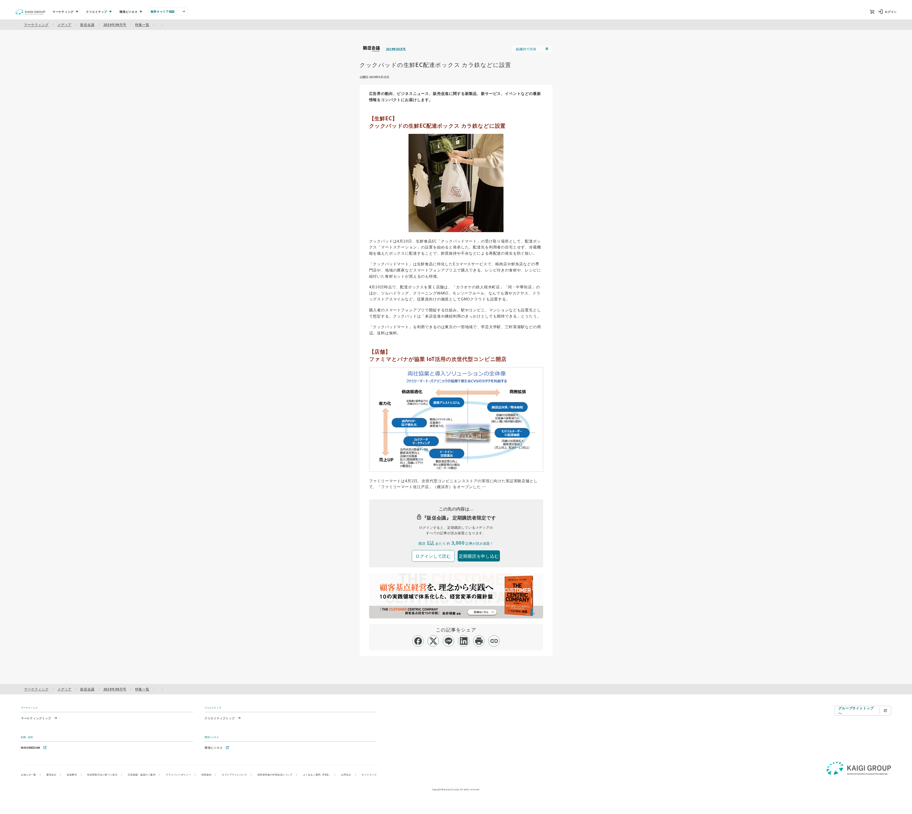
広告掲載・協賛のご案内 (144, 774)
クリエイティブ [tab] (96, 11)
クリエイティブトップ (219, 718)
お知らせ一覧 (31, 774)
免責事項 (74, 774)
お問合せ (348, 774)
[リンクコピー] (494, 641)
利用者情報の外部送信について (277, 774)
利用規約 (208, 774)
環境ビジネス (213, 747)
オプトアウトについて (237, 774)
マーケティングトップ (36, 718)
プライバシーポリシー (181, 774)
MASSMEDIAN (30, 747)
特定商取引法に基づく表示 (104, 774)
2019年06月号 (115, 24)
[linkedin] (463, 641)
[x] (433, 641)
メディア (64, 24)
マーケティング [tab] (63, 11)
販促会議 (87, 24)
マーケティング (36, 24)
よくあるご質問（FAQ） (319, 774)
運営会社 (53, 774)
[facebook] (418, 641)
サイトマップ (369, 774)
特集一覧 (142, 24)
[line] (448, 641)
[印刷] (479, 641)
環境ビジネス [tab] (128, 11)
